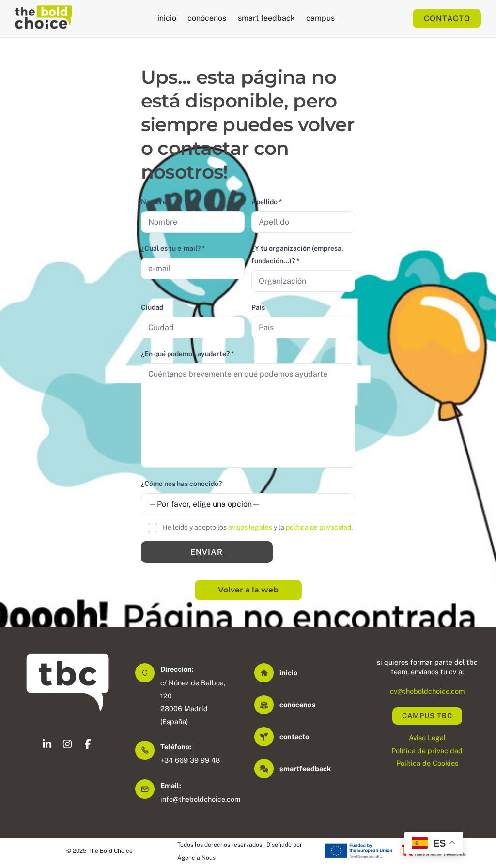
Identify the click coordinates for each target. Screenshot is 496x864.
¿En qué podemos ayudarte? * (187, 354)
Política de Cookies (427, 763)
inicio (166, 18)
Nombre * (156, 202)
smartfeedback (305, 768)
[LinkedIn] (47, 746)
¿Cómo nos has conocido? (181, 483)
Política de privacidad (427, 750)
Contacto (447, 18)
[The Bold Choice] (43, 24)
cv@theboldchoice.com (427, 691)
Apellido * (266, 202)
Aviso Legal (427, 737)
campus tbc (427, 716)
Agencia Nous (196, 857)
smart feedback (266, 18)
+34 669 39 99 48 (190, 760)
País (258, 307)
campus (320, 18)
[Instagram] (67, 746)
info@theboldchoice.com (200, 799)
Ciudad (152, 307)
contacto (294, 736)
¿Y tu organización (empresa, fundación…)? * (297, 254)
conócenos (206, 18)
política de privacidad (318, 527)
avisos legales (250, 527)
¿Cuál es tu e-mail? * (173, 248)
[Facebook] (87, 746)
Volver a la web (248, 589)
